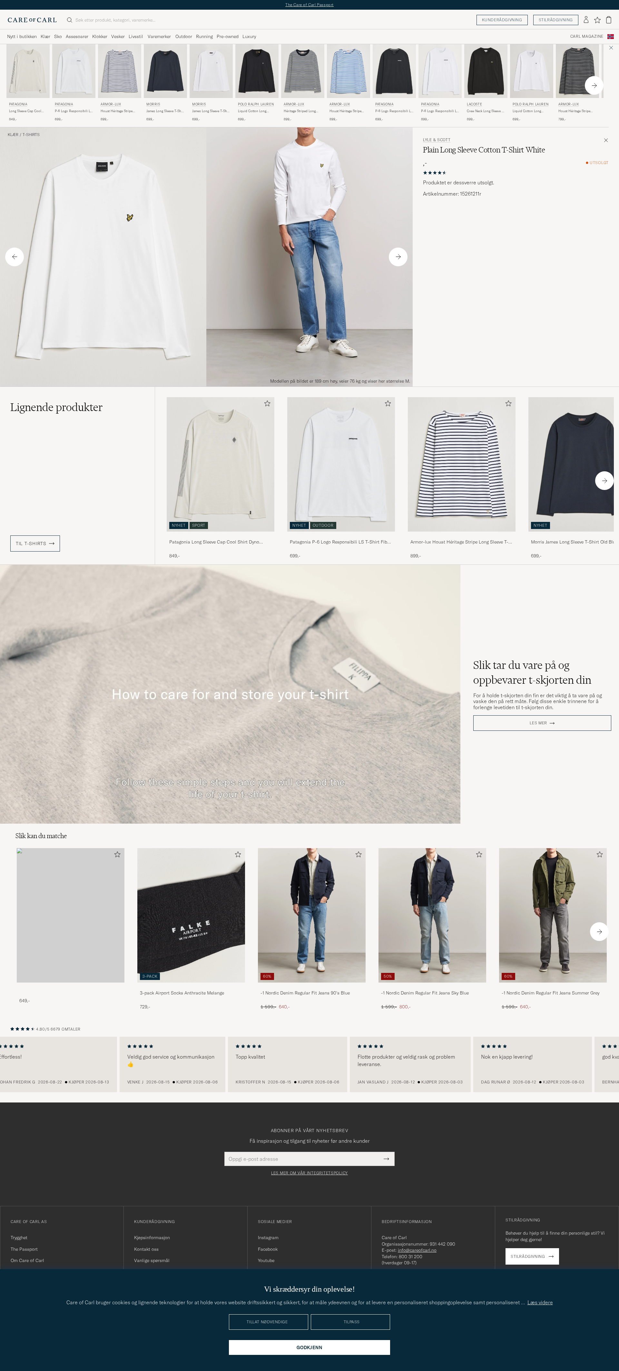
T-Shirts (31, 134)
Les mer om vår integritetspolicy (309, 1173)
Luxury (249, 36)
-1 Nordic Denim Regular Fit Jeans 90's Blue (305, 993)
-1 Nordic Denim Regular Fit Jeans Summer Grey (550, 993)
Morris (153, 104)
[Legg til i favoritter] (266, 404)
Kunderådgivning (502, 19)
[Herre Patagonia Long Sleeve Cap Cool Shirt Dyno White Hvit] (28, 71)
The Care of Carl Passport (309, 4)
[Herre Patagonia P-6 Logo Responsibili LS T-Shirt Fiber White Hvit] (73, 71)
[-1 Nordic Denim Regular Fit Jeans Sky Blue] (432, 986)
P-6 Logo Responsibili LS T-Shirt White (439, 111)
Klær (45, 36)
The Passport (24, 1249)
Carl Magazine (587, 36)
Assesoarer (77, 36)
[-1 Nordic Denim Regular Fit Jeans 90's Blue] (312, 986)
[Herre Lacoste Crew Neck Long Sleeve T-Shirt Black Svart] (485, 71)
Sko (58, 36)
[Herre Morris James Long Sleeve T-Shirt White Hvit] (211, 71)
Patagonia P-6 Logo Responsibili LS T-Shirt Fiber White (340, 542)
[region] (309, 1064)
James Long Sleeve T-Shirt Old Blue (165, 111)
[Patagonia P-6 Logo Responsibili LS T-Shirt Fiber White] (341, 535)
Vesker (118, 36)
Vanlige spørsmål (152, 1260)
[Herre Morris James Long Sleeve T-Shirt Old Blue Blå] (165, 71)
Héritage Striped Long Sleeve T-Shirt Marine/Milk (300, 111)
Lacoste (474, 104)
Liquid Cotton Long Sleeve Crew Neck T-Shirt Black (256, 111)
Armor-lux (111, 104)
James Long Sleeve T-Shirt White (211, 111)
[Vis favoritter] (597, 20)
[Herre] (70, 915)
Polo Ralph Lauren (256, 104)
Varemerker (159, 36)
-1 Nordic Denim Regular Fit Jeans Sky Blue (425, 993)
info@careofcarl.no (417, 1250)
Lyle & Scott (437, 140)
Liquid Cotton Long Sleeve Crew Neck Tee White (528, 111)
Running (204, 36)
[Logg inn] (586, 20)
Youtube (266, 1260)
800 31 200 (410, 1256)
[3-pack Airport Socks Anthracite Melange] (191, 986)
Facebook (268, 1249)
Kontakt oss (146, 1249)
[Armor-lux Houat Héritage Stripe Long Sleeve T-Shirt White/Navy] (462, 535)
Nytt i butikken (22, 36)
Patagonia (18, 104)
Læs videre (540, 1302)
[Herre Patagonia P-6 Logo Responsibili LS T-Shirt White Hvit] (440, 71)
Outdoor (183, 36)
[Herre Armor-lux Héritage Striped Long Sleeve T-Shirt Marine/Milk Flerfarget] (302, 71)
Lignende (56, 407)
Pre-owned (228, 36)
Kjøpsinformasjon (152, 1237)
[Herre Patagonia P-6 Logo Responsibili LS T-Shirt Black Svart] (394, 71)
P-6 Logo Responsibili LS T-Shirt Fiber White (73, 111)
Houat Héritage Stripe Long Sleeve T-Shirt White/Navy (117, 111)
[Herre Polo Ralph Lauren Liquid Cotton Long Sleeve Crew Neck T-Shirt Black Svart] (257, 71)
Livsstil (136, 36)
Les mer (538, 723)
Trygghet (19, 1237)
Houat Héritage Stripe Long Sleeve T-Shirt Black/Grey (574, 111)
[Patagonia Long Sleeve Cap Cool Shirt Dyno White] (220, 535)
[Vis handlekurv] (609, 20)
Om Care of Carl (27, 1260)
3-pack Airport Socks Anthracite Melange (182, 993)
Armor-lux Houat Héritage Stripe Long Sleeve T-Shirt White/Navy (459, 542)
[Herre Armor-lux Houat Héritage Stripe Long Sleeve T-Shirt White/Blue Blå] (348, 71)
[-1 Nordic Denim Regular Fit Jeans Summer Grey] (553, 986)
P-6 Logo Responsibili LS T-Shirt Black (394, 111)
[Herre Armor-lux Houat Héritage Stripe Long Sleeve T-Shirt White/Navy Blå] (119, 71)
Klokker (99, 36)
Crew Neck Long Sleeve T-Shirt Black (486, 111)
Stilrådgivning (556, 19)
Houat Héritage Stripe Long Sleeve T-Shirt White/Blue (345, 111)
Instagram (268, 1237)
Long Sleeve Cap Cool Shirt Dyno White (25, 111)
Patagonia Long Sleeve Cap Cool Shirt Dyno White (214, 542)
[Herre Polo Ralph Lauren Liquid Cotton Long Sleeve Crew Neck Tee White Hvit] (531, 71)
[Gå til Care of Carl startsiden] (32, 20)
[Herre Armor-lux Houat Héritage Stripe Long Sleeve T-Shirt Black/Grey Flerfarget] (577, 71)
